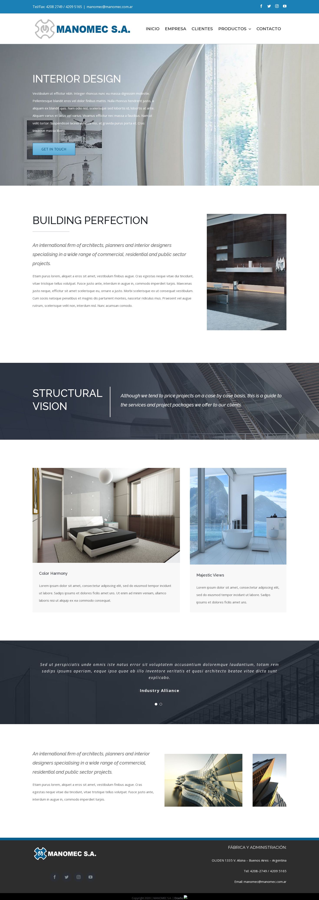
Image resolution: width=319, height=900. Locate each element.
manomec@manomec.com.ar (110, 6)
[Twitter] (66, 877)
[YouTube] (90, 877)
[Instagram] (78, 877)
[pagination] (156, 704)
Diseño (179, 898)
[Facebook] (54, 877)
